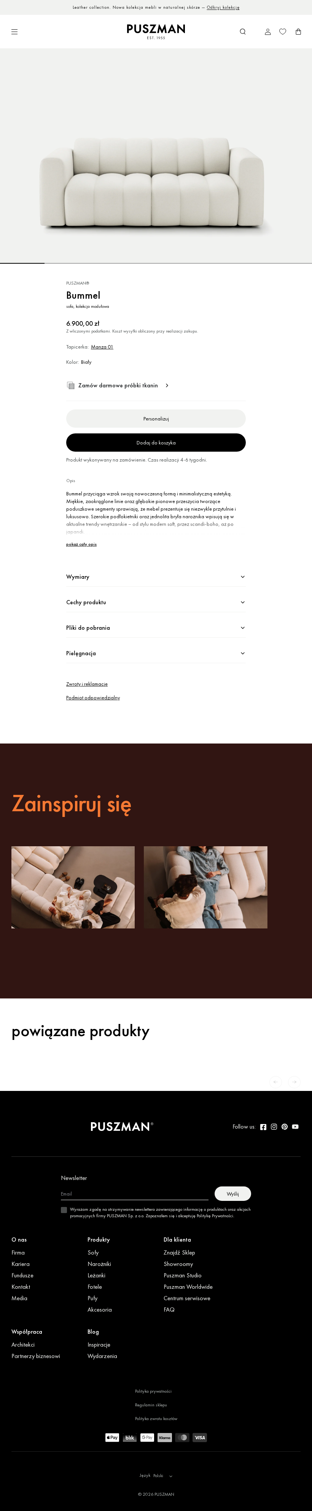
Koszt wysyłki (124, 331)
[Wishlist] (282, 31)
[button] (243, 31)
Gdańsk (227, 7)
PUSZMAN (164, 1494)
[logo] (156, 32)
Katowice (188, 7)
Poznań (208, 7)
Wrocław (167, 7)
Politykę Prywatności (215, 1216)
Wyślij (233, 1193)
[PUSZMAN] (122, 1126)
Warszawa (144, 7)
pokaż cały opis (81, 544)
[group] (156, 156)
